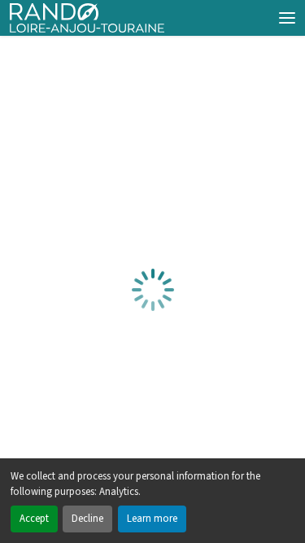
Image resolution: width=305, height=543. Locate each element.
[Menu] (287, 18)
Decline (87, 518)
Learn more (152, 518)
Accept (34, 518)
